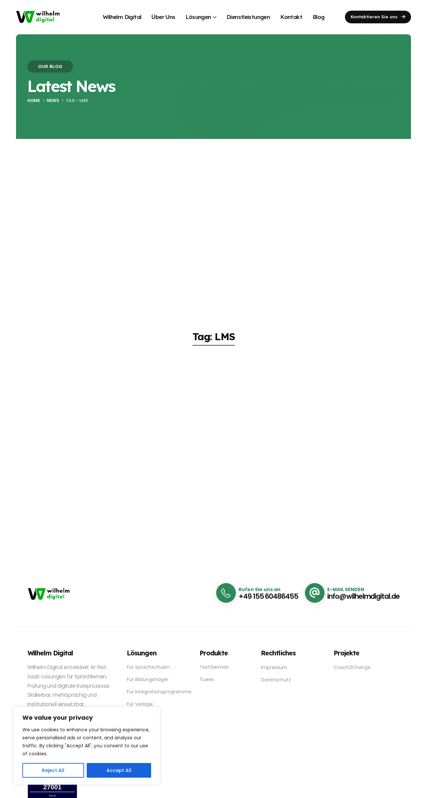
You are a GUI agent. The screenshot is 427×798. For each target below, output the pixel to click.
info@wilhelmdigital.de (363, 596)
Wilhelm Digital (122, 16)
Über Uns (163, 16)
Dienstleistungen (248, 16)
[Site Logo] (38, 16)
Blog (319, 16)
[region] (86, 746)
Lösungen (198, 16)
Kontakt (291, 16)
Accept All (118, 770)
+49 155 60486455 (268, 596)
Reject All (53, 770)
